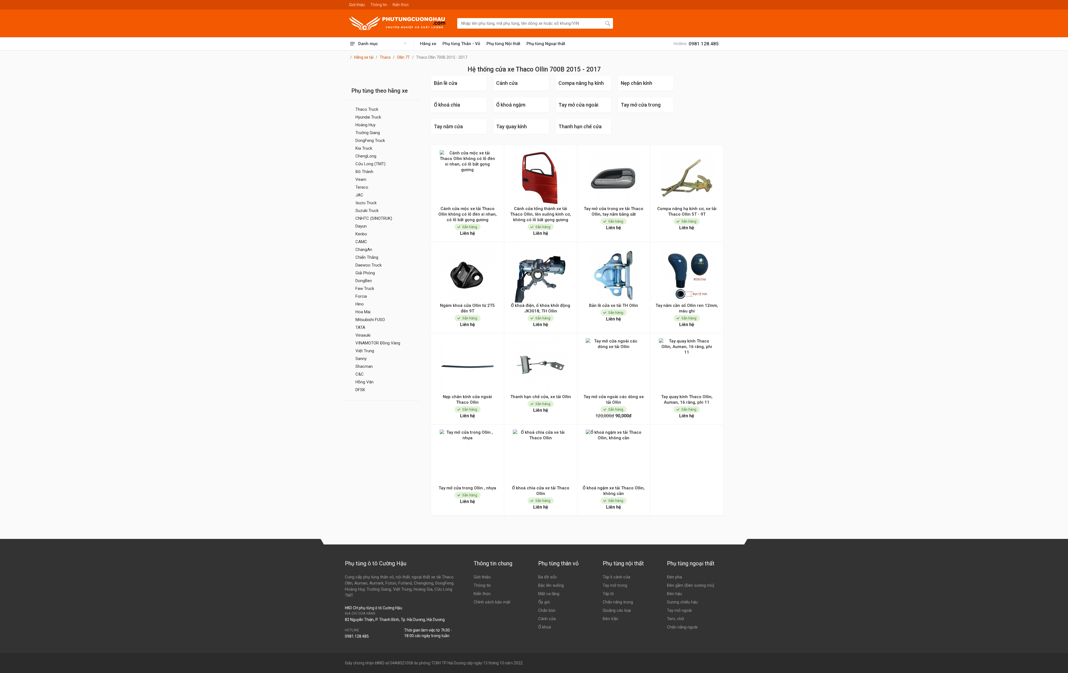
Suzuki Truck (367, 210)
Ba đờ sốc (547, 577)
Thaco (385, 57)
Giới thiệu (357, 5)
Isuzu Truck (366, 202)
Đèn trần (610, 618)
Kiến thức (401, 5)
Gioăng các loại (617, 610)
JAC (359, 195)
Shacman (364, 366)
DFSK (360, 389)
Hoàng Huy (365, 124)
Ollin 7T (403, 57)
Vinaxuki (362, 335)
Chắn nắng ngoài (682, 627)
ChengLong (365, 156)
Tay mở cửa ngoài (578, 105)
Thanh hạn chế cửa (580, 126)
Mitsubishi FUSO (370, 319)
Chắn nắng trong (618, 602)
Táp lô (608, 593)
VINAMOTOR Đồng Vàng (377, 343)
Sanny (361, 358)
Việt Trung (364, 350)
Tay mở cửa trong (641, 105)
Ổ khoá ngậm (510, 105)
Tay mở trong (615, 585)
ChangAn (363, 249)
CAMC (361, 241)
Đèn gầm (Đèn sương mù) (690, 585)
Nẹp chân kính (636, 83)
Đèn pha (674, 577)
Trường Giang (367, 132)
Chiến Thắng (366, 257)
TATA (360, 327)
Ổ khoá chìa (447, 105)
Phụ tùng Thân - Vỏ (461, 43)
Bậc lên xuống (551, 585)
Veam (360, 179)
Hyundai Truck (368, 117)
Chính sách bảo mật (492, 602)
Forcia (361, 296)
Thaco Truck (366, 109)
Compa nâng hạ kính (581, 83)
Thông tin (378, 5)
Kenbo (361, 233)
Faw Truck (364, 288)
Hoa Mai (362, 311)
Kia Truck (363, 148)
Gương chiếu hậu (682, 602)
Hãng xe (428, 43)
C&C (359, 374)
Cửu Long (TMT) (370, 163)
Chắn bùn (546, 610)
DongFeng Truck (370, 140)
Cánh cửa (507, 83)
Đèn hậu (674, 593)
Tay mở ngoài (679, 610)
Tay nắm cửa (448, 126)
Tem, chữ (675, 618)
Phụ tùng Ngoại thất (545, 43)
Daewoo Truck (368, 265)
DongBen (363, 280)
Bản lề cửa (445, 83)
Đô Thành (364, 171)
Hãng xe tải (364, 57)
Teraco (361, 187)
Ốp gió (544, 602)
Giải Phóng (365, 272)
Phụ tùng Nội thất (503, 43)
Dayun (361, 226)
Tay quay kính (511, 126)
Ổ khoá (544, 627)
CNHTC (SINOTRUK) (373, 218)
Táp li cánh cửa (616, 577)
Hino (359, 304)
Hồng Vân (364, 381)
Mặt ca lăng (548, 593)
